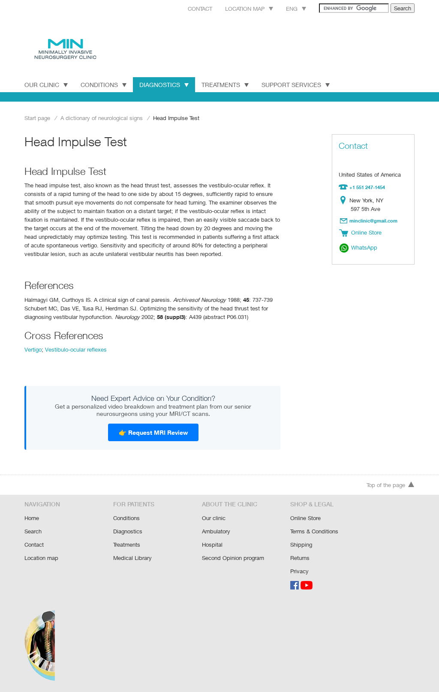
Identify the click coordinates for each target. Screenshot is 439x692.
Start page (37, 117)
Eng (292, 8)
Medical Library (132, 557)
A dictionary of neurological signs (101, 117)
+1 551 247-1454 (367, 187)
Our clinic (214, 517)
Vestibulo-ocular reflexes (76, 349)
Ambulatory (216, 531)
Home (31, 517)
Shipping (301, 544)
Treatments (220, 84)
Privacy (299, 571)
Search (33, 531)
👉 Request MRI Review (153, 432)
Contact (200, 8)
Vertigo (33, 349)
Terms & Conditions (314, 531)
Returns (300, 557)
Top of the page (386, 484)
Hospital (212, 544)
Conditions (99, 84)
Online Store (305, 517)
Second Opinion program (233, 557)
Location (344, 200)
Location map (245, 8)
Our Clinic (41, 84)
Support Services (291, 84)
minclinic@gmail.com (373, 220)
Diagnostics (159, 84)
